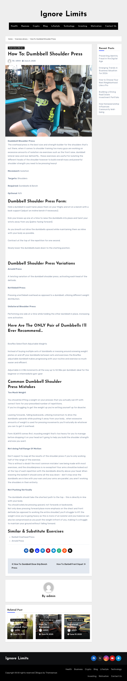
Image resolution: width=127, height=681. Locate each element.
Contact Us (110, 26)
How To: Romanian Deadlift (44, 627)
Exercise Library (16, 48)
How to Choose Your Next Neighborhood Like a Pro (108, 83)
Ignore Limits (63, 14)
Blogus (39, 673)
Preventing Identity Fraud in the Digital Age (108, 58)
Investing (82, 26)
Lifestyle (55, 26)
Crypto (36, 26)
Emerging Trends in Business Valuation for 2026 (108, 70)
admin (18, 61)
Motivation (96, 26)
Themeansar (51, 673)
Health (14, 26)
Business (25, 26)
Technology (69, 26)
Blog (45, 26)
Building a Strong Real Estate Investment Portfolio (109, 95)
